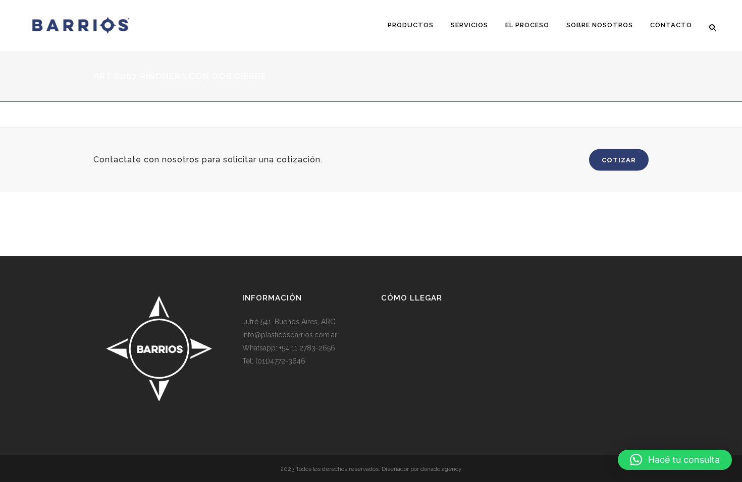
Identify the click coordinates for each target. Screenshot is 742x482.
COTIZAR (619, 160)
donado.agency (441, 468)
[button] (675, 460)
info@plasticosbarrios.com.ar (289, 335)
